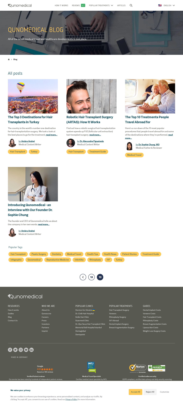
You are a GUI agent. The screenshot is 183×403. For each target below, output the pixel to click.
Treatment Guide (97, 151)
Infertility (79, 259)
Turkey (34, 151)
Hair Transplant (17, 151)
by (27, 141)
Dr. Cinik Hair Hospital (84, 313)
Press (44, 320)
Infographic (16, 259)
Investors (46, 324)
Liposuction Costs (150, 327)
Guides (11, 313)
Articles (121, 5)
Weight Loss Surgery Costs (154, 331)
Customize (164, 392)
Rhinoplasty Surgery (117, 317)
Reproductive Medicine (57, 259)
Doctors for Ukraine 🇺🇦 (85, 310)
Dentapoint (80, 334)
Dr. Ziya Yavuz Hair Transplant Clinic (90, 324)
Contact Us (13, 320)
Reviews (76, 5)
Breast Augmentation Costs (155, 324)
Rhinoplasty (95, 259)
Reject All (150, 392)
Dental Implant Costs (152, 310)
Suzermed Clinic (82, 320)
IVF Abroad (114, 320)
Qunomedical (34, 259)
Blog (10, 317)
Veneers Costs (149, 313)
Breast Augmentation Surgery (121, 327)
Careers (45, 317)
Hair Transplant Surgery (119, 310)
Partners (45, 327)
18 (91, 277)
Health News (110, 254)
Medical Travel (134, 155)
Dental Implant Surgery (119, 324)
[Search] (131, 5)
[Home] (9, 59)
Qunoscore (46, 313)
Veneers (112, 313)
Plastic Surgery (38, 254)
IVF (108, 259)
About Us (46, 310)
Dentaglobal (80, 331)
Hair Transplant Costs (152, 317)
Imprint (45, 331)
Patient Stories (129, 254)
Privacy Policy (71, 399)
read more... (51, 134)
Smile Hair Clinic (82, 317)
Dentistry (56, 254)
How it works (61, 5)
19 (100, 277)
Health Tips (92, 254)
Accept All (135, 392)
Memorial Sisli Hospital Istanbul (88, 327)
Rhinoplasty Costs (150, 320)
